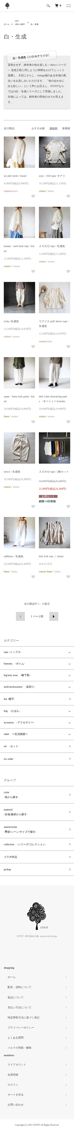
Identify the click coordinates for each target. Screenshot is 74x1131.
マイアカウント (17, 1064)
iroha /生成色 (11, 321)
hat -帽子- (9, 699)
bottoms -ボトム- (14, 663)
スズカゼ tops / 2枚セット (54, 471)
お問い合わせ (16, 1104)
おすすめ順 (38, 128)
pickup (7, 869)
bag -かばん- (12, 711)
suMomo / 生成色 (13, 556)
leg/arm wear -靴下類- (17, 675)
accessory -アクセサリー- (19, 722)
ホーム (6, 24)
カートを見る (16, 1094)
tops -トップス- (12, 652)
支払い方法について (19, 1007)
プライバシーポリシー (21, 1027)
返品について (16, 997)
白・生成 (34, 24)
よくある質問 (16, 1037)
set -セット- (11, 746)
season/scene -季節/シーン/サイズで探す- (20, 829)
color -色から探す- (11, 795)
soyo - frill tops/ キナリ (52, 175)
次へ (53, 616)
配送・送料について (19, 987)
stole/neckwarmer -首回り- (19, 686)
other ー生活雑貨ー (16, 734)
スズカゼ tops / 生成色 (52, 246)
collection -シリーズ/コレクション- (25, 844)
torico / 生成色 (12, 471)
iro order (8, 759)
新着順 (66, 128)
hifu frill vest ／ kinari (51, 556)
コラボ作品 (10, 857)
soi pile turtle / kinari (15, 175)
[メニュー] (68, 5)
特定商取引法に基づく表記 (23, 1017)
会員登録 (13, 1074)
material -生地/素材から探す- (16, 812)
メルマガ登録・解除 (19, 1047)
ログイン (13, 1084)
